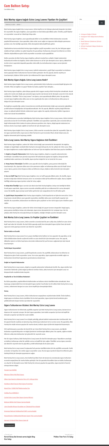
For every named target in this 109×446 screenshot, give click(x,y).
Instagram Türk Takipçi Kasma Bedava (92, 36)
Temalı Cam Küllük (10, 370)
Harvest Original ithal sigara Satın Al (16, 420)
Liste (82, 39)
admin (18, 24)
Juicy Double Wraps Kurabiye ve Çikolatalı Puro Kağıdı (22, 406)
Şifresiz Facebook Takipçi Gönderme (92, 46)
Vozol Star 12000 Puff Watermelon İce (17, 388)
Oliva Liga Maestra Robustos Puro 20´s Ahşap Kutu (21, 379)
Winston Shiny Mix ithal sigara (14, 374)
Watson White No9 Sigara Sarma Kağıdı (17, 402)
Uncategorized (9, 425)
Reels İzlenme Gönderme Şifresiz (91, 41)
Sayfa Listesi (84, 43)
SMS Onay (84, 48)
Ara (81, 19)
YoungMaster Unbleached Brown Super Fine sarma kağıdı (23, 416)
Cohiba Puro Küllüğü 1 (11, 393)
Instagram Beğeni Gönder (88, 34)
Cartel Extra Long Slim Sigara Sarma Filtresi (18, 397)
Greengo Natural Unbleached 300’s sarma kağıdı (20, 411)
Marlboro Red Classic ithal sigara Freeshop (18, 384)
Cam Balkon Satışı (16, 5)
